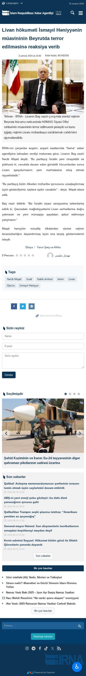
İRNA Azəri (35, 13)
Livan (72, 279)
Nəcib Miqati (14, 279)
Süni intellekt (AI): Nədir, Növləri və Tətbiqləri (34, 577)
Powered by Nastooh (44, 672)
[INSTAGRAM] (27, 648)
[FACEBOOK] (40, 648)
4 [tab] (79, 394)
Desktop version (43, 636)
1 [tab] (65, 394)
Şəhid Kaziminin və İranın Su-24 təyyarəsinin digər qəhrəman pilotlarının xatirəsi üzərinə (42, 460)
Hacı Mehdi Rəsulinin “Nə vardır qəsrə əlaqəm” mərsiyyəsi (42, 598)
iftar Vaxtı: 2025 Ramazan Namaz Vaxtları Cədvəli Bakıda (40, 603)
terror (61, 279)
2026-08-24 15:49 (15, 535)
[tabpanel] (43, 433)
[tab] (43, 568)
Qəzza (11, 285)
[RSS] (59, 648)
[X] (52, 648)
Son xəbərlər (43, 555)
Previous (6, 434)
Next (80, 434)
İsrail (29, 279)
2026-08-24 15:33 (15, 549)
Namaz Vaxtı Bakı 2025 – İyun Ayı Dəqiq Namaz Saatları (40, 592)
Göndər (9, 374)
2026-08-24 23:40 (15, 492)
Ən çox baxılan (43, 610)
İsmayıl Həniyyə (29, 285)
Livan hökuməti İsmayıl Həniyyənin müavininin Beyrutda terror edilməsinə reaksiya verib (42, 38)
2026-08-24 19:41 (15, 506)
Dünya (29, 247)
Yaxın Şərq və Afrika (49, 247)
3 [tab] (74, 394)
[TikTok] (46, 648)
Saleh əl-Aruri (45, 279)
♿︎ (77, 666)
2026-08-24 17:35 (15, 520)
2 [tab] (70, 394)
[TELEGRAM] (33, 648)
